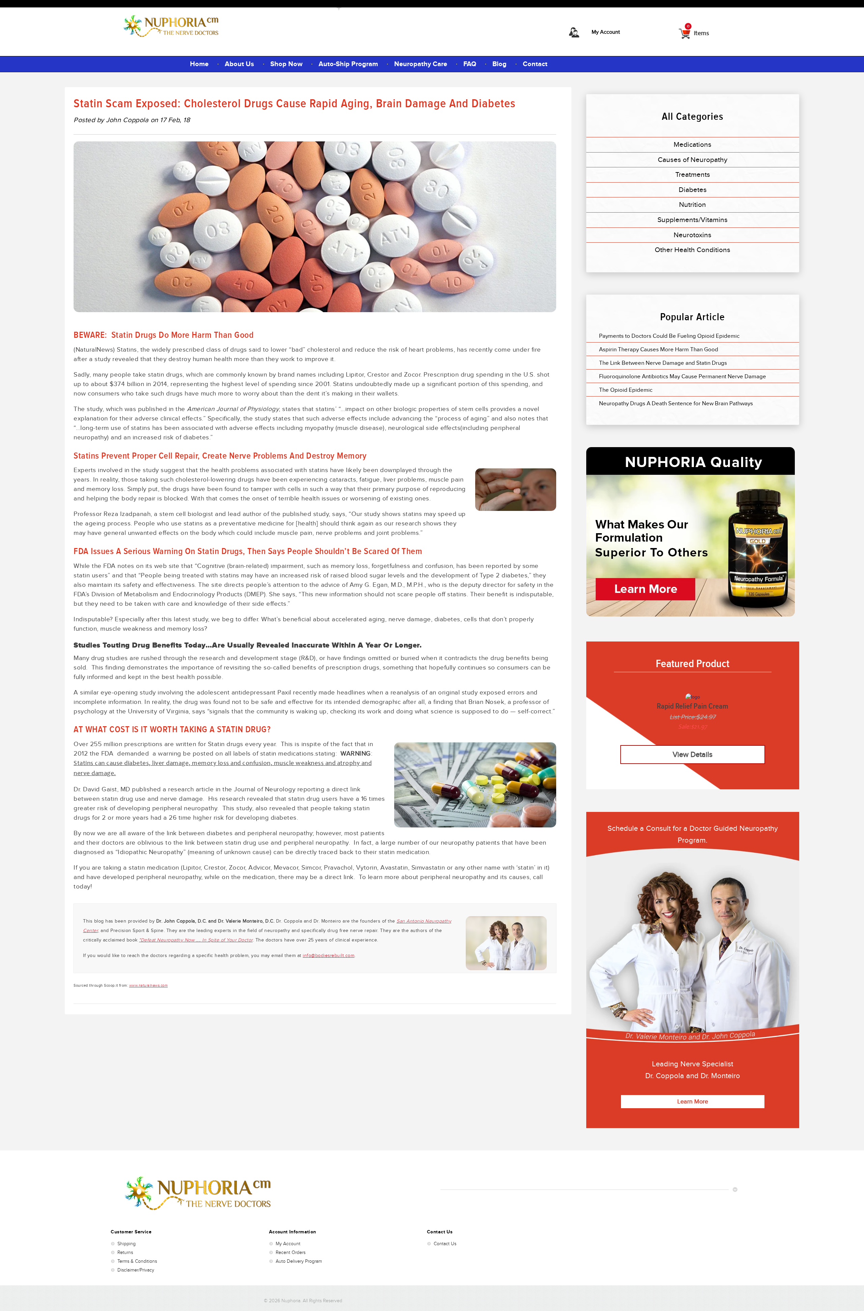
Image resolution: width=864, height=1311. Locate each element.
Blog (499, 63)
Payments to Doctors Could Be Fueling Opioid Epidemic (669, 336)
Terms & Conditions (137, 1261)
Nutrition (692, 204)
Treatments (692, 174)
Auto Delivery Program (299, 1261)
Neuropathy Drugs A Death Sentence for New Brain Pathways (676, 403)
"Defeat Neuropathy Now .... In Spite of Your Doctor (196, 940)
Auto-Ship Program (348, 63)
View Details (692, 754)
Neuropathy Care (420, 63)
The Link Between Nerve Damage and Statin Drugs (663, 363)
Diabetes (693, 190)
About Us (239, 63)
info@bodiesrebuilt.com (328, 955)
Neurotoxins (692, 235)
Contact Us (445, 1244)
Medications (692, 144)
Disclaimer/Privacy (135, 1270)
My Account (606, 32)
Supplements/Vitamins (692, 220)
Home (199, 63)
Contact (535, 63)
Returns (125, 1252)
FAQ (469, 63)
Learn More (692, 1101)
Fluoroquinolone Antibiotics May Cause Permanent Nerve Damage (682, 376)
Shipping (126, 1244)
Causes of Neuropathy (692, 160)
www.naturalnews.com (148, 985)
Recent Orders (290, 1252)
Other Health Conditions (692, 250)
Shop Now (286, 63)
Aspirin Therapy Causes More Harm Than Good (658, 349)
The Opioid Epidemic (625, 390)
